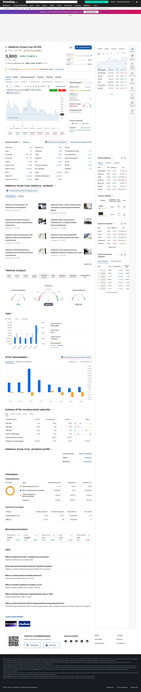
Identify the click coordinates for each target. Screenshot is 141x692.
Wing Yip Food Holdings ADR (50, 535)
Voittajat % (108, 162)
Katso (38, 441)
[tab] (9, 276)
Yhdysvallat (88, 461)
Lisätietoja (120, 635)
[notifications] (133, 2)
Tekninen (49, 77)
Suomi (22, 8)
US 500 (100, 79)
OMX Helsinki (102, 73)
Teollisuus (88, 457)
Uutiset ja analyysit (27, 77)
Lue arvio (124, 206)
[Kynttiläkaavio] (7, 86)
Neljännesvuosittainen (24, 362)
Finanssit (40, 77)
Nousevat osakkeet (105, 223)
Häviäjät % (117, 162)
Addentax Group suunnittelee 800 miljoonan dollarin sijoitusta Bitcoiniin (65, 236)
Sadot (26, 535)
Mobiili (97, 635)
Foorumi (58, 77)
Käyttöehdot (110, 687)
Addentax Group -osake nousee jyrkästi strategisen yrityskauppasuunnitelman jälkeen (66, 207)
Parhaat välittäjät (104, 196)
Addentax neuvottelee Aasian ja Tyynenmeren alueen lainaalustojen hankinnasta (18, 222)
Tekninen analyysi (15, 270)
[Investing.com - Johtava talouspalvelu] (10, 2)
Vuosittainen (9, 362)
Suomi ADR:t (45, 8)
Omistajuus (24, 82)
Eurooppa (59, 8)
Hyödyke (113, 48)
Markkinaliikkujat (104, 158)
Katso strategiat (59, 69)
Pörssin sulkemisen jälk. (15, 63)
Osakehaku (78, 5)
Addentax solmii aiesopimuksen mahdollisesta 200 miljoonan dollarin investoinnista (19, 252)
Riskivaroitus (134, 687)
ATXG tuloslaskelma (16, 357)
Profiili (16, 82)
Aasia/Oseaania (73, 8)
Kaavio (15, 77)
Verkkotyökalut (99, 643)
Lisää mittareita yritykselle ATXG (81, 142)
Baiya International (82, 535)
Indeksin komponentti (61, 82)
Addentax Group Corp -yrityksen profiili (27, 449)
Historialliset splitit (47, 82)
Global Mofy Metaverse (13, 535)
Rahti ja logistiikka (85, 454)
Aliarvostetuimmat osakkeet (105, 255)
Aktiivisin (100, 162)
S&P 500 (100, 88)
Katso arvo (86, 55)
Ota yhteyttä (120, 643)
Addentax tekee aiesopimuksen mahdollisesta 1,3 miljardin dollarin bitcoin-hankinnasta (64, 222)
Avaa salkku (98, 639)
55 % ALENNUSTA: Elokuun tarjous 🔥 (96, 2)
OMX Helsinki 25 (102, 70)
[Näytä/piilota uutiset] (48, 86)
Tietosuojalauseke (122, 687)
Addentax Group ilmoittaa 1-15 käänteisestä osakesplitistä (16, 206)
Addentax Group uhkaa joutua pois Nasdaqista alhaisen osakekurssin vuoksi (66, 251)
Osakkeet (7, 8)
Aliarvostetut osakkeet (90, 8)
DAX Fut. (100, 76)
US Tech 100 (101, 85)
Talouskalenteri (68, 5)
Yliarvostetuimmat (116, 261)
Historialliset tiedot (34, 82)
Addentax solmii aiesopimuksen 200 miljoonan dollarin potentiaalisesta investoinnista (19, 237)
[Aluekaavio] (11, 86)
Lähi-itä (66, 8)
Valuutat (100, 48)
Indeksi (107, 48)
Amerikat (53, 8)
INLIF (60, 535)
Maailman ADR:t (36, 8)
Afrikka (81, 8)
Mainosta (119, 639)
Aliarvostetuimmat (103, 261)
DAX (99, 82)
